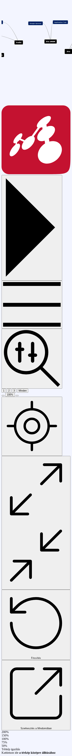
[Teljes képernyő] (36, 523)
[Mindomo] (36, 173)
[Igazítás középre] (32, 426)
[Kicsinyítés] (3, 395)
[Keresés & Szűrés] (32, 358)
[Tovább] (32, 305)
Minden (23, 390)
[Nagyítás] (17, 395)
